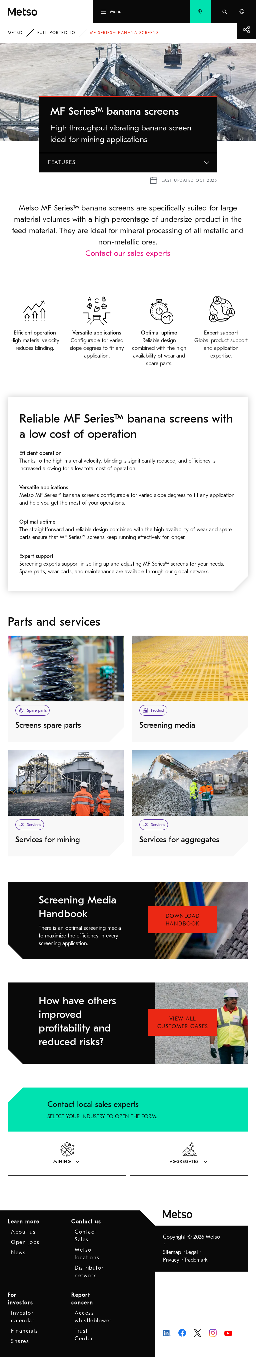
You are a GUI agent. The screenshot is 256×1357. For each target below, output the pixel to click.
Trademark (196, 1260)
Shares (20, 1341)
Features (61, 162)
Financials (24, 1331)
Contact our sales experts (127, 253)
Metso (15, 32)
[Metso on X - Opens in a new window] (197, 1333)
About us (23, 1232)
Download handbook (183, 920)
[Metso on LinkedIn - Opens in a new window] (167, 1333)
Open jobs (25, 1242)
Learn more (23, 1222)
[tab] (67, 1156)
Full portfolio (56, 32)
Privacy (171, 1260)
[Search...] (224, 11)
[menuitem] (200, 11)
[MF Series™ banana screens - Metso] (39, 11)
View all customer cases (182, 1023)
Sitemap (172, 1252)
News (18, 1253)
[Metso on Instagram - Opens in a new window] (213, 1333)
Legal (192, 1252)
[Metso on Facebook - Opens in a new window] (182, 1333)
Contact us (86, 1222)
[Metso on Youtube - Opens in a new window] (228, 1333)
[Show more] (246, 29)
